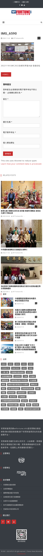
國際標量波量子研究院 (19, 380)
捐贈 (37, 389)
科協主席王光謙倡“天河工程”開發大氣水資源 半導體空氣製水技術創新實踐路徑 (25, 347)
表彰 (20, 409)
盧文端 (24, 401)
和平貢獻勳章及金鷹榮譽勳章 (13, 505)
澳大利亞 (13, 397)
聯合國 (35, 405)
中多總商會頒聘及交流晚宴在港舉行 (14, 250)
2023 (10, 364)
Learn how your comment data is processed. (21, 164)
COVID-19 (5, 368)
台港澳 (32, 376)
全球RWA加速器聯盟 (10, 501)
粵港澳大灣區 (13, 405)
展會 (3, 384)
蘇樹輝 (13, 409)
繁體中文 (17, 2)
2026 (30, 364)
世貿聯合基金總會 (17, 372)
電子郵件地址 (9, 132)
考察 (22, 405)
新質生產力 (21, 393)
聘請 (28, 405)
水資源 (4, 397)
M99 (24, 368)
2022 (4, 364)
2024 (17, 364)
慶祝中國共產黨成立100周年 (18, 384)
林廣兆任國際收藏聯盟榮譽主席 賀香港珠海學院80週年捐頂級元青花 (26, 312)
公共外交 (17, 376)
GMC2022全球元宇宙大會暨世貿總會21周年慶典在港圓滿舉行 (7, 74)
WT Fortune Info (18, 38)
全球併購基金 (6, 376)
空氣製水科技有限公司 (11, 509)
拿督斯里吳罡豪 (27, 389)
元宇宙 (29, 372)
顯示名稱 (7, 122)
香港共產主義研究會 (32, 409)
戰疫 (3, 389)
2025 (24, 364)
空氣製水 (33, 401)
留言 (5, 99)
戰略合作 (34, 384)
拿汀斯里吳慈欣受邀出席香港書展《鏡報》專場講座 (25, 323)
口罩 (25, 376)
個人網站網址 (8, 143)
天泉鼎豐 (33, 380)
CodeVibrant (21, 554)
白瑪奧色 (22, 397)
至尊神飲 (5, 409)
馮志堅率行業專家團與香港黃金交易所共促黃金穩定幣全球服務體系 (21, 287)
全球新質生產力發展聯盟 (11, 497)
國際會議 (5, 380)
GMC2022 (15, 368)
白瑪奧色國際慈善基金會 (10, 401)
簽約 (3, 405)
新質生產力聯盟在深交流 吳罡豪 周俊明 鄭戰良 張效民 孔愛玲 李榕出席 (21, 212)
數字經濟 (11, 393)
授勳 (3, 393)
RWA (30, 368)
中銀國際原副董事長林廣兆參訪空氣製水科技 (25, 299)
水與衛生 (32, 393)
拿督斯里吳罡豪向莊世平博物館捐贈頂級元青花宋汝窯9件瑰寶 (26, 335)
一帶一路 (5, 372)
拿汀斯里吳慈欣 (13, 389)
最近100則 (25, 2)
